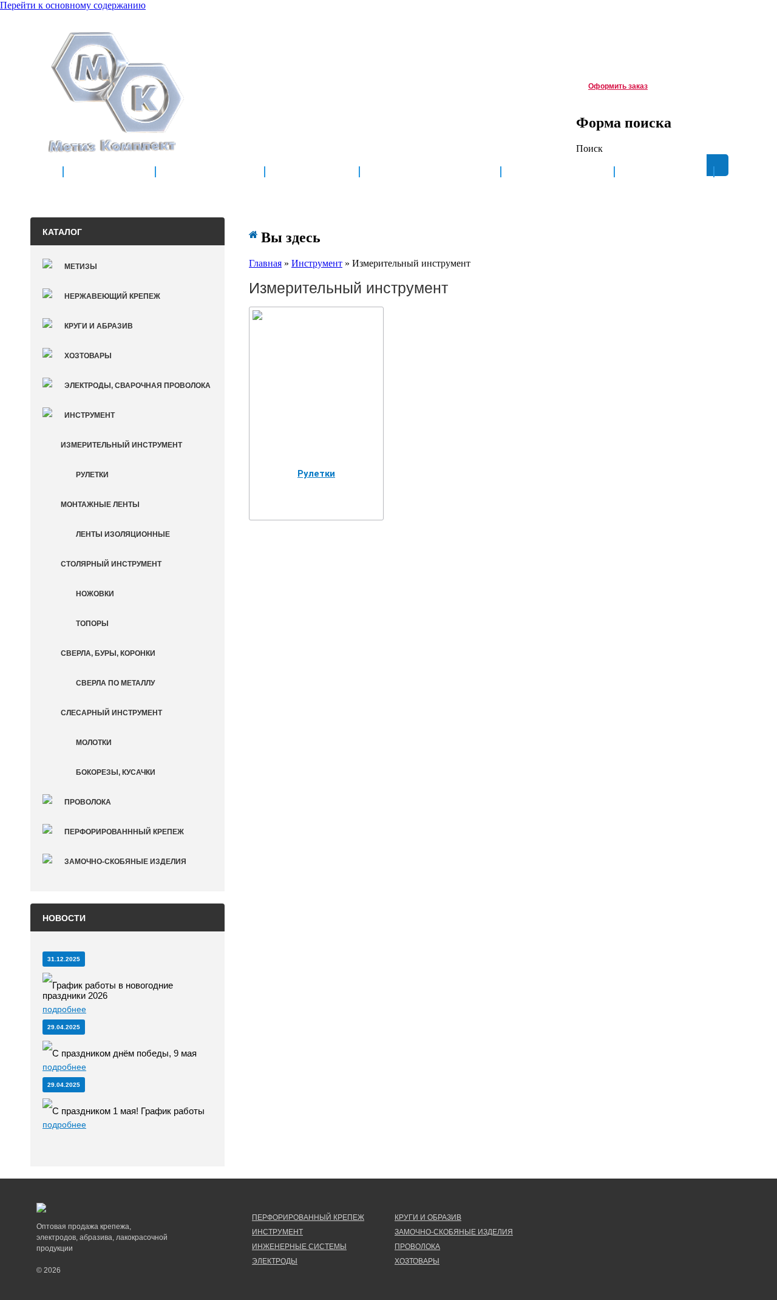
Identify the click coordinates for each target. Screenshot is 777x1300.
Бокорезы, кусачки (115, 772)
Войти (715, 28)
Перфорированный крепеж (308, 1217)
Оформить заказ (618, 86)
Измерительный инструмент (121, 445)
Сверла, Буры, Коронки (108, 653)
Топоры (92, 623)
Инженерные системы (299, 1246)
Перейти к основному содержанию (73, 5)
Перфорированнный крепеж (124, 832)
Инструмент (89, 415)
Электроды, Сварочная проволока (137, 385)
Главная (109, 172)
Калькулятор (557, 172)
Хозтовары (88, 356)
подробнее (64, 1009)
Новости (312, 172)
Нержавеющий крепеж (112, 296)
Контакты (664, 172)
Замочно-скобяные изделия (125, 861)
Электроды (274, 1261)
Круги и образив (428, 1217)
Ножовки (95, 594)
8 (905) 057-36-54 (275, 83)
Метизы (80, 266)
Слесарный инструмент (111, 713)
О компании (210, 172)
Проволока (87, 802)
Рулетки (92, 475)
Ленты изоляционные (123, 534)
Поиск (589, 148)
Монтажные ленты (100, 504)
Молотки (94, 742)
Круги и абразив (98, 326)
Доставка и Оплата (430, 172)
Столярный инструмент (111, 564)
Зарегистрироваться (653, 28)
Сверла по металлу (115, 683)
